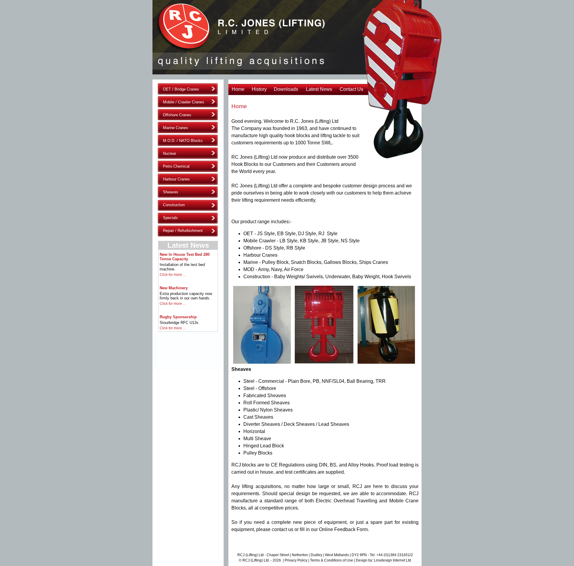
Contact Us (351, 89)
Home (238, 89)
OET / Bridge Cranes (181, 89)
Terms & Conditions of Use (331, 560)
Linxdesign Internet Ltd (392, 560)
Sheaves (170, 192)
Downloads (286, 89)
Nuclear (169, 153)
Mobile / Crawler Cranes (183, 102)
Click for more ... (173, 275)
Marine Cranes (175, 128)
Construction (174, 205)
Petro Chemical (176, 166)
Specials (170, 217)
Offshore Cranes (177, 115)
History (259, 89)
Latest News (319, 89)
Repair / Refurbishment (183, 230)
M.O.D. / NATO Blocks (183, 140)
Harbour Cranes (176, 179)
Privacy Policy (296, 560)
